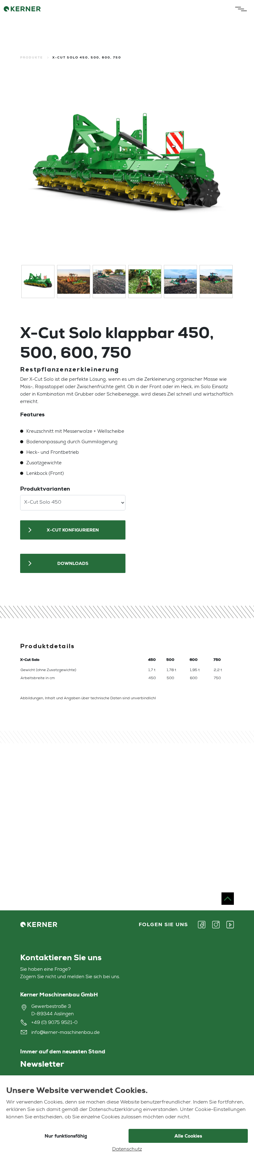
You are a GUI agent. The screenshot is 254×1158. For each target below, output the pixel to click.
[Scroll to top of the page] (227, 898)
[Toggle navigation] (239, 9)
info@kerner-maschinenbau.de (65, 1032)
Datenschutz (127, 1149)
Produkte (31, 57)
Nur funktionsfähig (66, 1136)
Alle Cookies (188, 1136)
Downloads (72, 563)
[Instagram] (216, 924)
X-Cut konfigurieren (73, 530)
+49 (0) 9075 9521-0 (54, 1023)
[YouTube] (228, 924)
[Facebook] (203, 924)
